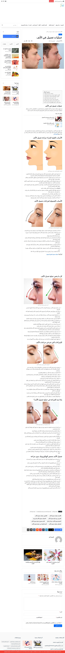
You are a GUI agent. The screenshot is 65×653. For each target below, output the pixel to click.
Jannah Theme (7, 651)
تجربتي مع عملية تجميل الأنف (54, 518)
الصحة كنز (56, 134)
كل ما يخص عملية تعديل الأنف (50, 97)
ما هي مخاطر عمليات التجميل (48, 123)
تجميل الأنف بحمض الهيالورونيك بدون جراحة (52, 102)
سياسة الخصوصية (24, 25)
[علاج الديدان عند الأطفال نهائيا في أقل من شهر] (15, 68)
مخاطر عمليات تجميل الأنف (54, 524)
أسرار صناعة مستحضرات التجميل (48, 117)
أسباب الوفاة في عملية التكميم (15, 641)
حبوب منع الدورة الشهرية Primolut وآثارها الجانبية (7, 56)
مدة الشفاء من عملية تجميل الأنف (39, 524)
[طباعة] (28, 529)
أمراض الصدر (34, 25)
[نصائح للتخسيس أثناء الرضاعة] (15, 99)
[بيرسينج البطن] (29, 577)
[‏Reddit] (37, 529)
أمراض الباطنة (51, 25)
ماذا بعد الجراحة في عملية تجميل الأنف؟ (52, 100)
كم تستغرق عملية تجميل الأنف (37, 521)
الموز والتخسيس (46, 0)
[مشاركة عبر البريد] (31, 529)
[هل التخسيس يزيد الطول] (15, 88)
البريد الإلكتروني (59, 617)
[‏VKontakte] (34, 529)
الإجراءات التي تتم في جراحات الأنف (51, 99)
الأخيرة (11, 44)
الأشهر (17, 44)
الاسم (60, 611)
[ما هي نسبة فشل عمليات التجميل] (6, 99)
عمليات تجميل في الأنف (48, 93)
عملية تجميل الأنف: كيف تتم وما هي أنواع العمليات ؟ (43, 511)
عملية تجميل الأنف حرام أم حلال (53, 521)
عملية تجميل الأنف (55, 511)
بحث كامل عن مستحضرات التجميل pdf (14, 648)
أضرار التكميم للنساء (5, 641)
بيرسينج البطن (32, 581)
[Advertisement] (21, 13)
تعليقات (4, 44)
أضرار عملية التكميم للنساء (15, 643)
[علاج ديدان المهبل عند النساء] (15, 50)
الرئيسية (62, 25)
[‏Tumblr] (43, 529)
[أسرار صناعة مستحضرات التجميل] (58, 119)
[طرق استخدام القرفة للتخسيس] (6, 88)
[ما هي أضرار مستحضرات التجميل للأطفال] (43, 577)
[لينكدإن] (46, 529)
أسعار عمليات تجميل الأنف (54, 515)
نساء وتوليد (58, 25)
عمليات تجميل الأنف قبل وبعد (39, 518)
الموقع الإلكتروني (39, 617)
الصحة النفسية (44, 25)
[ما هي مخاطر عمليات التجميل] (58, 124)
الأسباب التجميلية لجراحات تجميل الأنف (52, 96)
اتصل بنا (30, 25)
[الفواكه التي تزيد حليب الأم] (15, 74)
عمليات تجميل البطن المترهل (52, 254)
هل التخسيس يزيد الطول (37, 647)
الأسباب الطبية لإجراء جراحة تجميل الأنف (52, 95)
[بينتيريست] (40, 529)
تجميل (56, 31)
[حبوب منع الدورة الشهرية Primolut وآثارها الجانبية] (15, 56)
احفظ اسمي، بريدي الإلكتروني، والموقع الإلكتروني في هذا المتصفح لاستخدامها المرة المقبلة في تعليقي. (43, 622)
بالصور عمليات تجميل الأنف (40, 515)
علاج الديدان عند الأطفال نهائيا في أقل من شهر (7, 67)
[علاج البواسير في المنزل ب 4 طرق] (15, 62)
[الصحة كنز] (62, 5)
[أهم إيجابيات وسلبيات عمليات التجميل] (56, 577)
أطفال (39, 25)
